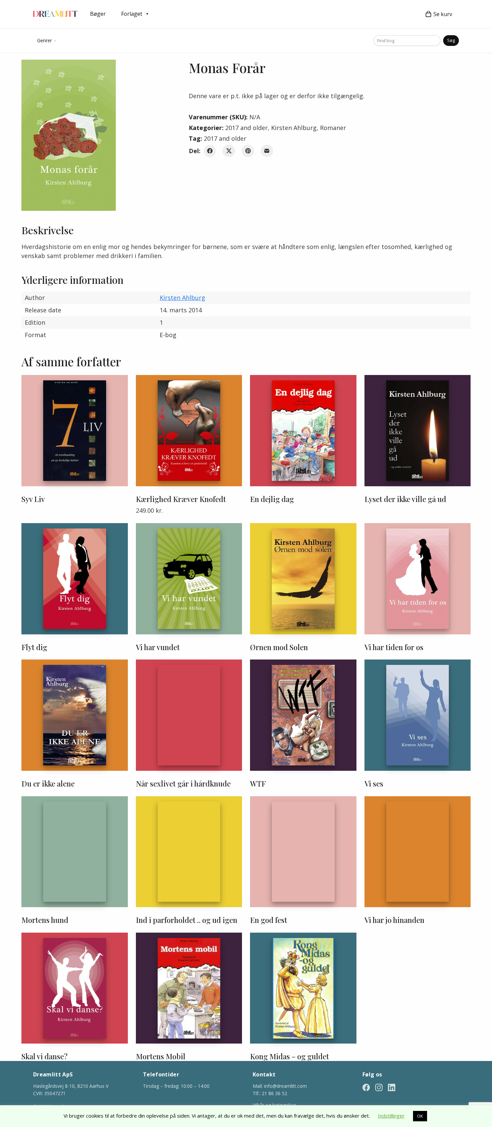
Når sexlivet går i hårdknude (183, 783)
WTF (258, 783)
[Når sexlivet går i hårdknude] (189, 715)
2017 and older (246, 128)
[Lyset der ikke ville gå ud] (417, 430)
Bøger (98, 13)
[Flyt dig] (74, 578)
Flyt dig (34, 647)
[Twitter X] (229, 151)
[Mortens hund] (74, 851)
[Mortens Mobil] (189, 988)
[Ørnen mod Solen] (303, 578)
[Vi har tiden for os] (417, 578)
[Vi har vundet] (189, 578)
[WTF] (303, 715)
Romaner (333, 128)
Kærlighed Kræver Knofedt (181, 499)
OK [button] (420, 1116)
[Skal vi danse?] (74, 988)
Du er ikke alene (48, 783)
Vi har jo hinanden (394, 920)
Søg (451, 40)
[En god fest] (303, 851)
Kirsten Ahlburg (294, 128)
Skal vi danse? (44, 1056)
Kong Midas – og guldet (289, 1056)
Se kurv (442, 14)
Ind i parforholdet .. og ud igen (186, 920)
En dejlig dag (272, 499)
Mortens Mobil (160, 1056)
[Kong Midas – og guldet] (303, 988)
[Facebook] (210, 151)
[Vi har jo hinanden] (417, 851)
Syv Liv (33, 499)
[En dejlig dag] (303, 430)
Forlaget (131, 13)
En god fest (268, 920)
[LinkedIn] (391, 1086)
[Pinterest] (248, 151)
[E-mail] (267, 151)
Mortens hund (44, 920)
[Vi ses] (417, 715)
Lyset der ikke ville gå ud (405, 499)
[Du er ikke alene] (74, 715)
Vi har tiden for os (393, 647)
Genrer (44, 40)
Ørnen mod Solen (279, 647)
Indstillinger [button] (391, 1115)
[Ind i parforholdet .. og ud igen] (189, 851)
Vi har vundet (158, 647)
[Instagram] (379, 1086)
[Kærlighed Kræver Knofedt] (189, 430)
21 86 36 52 (274, 1093)
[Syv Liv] (74, 430)
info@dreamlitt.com (285, 1086)
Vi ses (373, 783)
